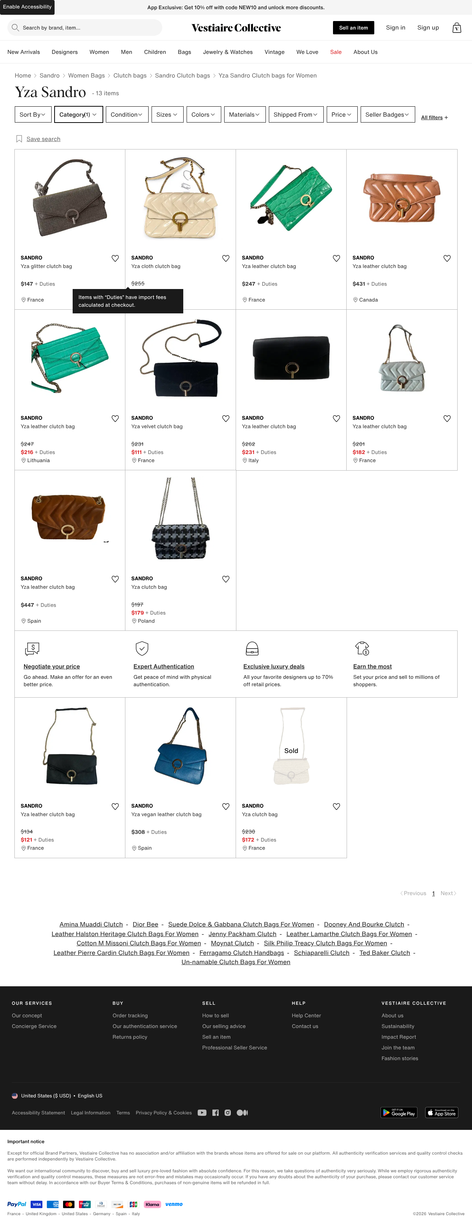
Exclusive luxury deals (274, 666)
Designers (65, 52)
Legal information (90, 1112)
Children (155, 52)
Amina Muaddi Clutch (91, 924)
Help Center (306, 1016)
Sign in (396, 27)
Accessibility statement (38, 1112)
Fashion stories (400, 1058)
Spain (121, 1214)
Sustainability (398, 1026)
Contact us (305, 1026)
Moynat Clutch (232, 943)
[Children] (172, 52)
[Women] (115, 52)
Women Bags (86, 75)
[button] (457, 28)
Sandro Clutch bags (182, 75)
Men (126, 52)
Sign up (428, 27)
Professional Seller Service (234, 1048)
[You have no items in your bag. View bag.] (457, 28)
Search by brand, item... (51, 27)
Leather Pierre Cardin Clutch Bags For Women (121, 952)
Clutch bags (129, 75)
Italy (136, 1214)
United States (75, 1214)
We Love (307, 52)
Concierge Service (34, 1026)
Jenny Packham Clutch (242, 934)
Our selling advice (224, 1026)
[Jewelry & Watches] (258, 52)
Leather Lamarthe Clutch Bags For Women (349, 934)
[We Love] (324, 52)
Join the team (398, 1048)
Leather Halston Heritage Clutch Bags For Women (125, 934)
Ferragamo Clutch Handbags (241, 952)
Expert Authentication (163, 666)
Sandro (49, 75)
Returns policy (129, 1037)
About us (392, 1016)
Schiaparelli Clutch (322, 952)
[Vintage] (291, 52)
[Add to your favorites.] (115, 258)
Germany (102, 1214)
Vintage (274, 52)
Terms (123, 1112)
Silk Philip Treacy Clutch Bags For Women (325, 943)
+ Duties (45, 284)
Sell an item (353, 27)
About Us (366, 52)
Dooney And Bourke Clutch (364, 924)
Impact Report (399, 1037)
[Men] (138, 52)
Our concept (27, 1016)
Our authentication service (144, 1026)
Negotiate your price (52, 666)
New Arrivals (23, 52)
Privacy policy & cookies (164, 1112)
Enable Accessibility (27, 7)
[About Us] (383, 52)
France (14, 1214)
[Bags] (197, 52)
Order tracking (130, 1016)
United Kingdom (41, 1214)
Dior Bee (145, 924)
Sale (336, 52)
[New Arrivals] (46, 52)
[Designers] (84, 52)
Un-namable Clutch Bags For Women (235, 962)
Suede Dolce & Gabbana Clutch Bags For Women (241, 924)
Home (23, 75)
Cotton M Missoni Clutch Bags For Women (139, 943)
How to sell (215, 1016)
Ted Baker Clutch (385, 952)
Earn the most (372, 666)
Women (99, 52)
